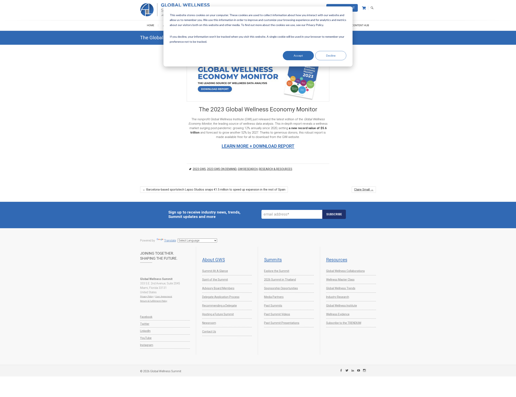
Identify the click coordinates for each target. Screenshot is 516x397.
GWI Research (248, 169)
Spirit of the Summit (215, 279)
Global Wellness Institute (341, 305)
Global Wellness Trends (340, 288)
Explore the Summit (276, 271)
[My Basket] (364, 8)
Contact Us (209, 331)
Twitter (144, 323)
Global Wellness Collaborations (345, 271)
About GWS (213, 259)
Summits (273, 259)
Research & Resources (275, 169)
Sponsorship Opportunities (281, 288)
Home (150, 25)
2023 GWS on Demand (222, 169)
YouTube (146, 338)
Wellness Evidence (338, 314)
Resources (336, 259)
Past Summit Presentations (281, 322)
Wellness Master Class (340, 279)
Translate (170, 240)
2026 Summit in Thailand (280, 279)
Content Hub (360, 25)
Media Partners (274, 297)
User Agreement (163, 296)
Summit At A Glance (215, 271)
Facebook (146, 316)
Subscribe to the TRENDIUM (343, 322)
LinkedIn (145, 331)
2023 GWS (199, 169)
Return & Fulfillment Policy (153, 301)
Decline (331, 55)
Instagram (146, 345)
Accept (298, 55)
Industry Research (337, 297)
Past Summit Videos (277, 314)
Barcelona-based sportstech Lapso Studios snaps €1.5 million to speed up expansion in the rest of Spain (214, 189)
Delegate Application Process (220, 297)
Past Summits (273, 305)
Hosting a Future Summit (218, 314)
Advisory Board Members (218, 288)
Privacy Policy (146, 296)
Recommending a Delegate (219, 305)
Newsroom (209, 322)
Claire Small (363, 189)
